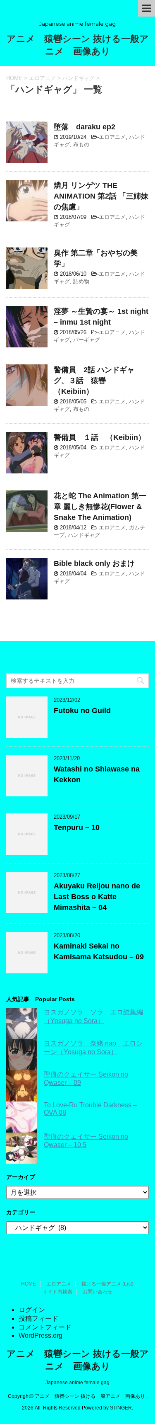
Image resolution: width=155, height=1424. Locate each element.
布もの (81, 144)
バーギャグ (86, 340)
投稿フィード (38, 1318)
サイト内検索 (57, 1292)
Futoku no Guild (82, 710)
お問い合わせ (97, 1292)
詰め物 (81, 281)
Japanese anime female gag (77, 1382)
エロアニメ (112, 137)
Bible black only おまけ (94, 563)
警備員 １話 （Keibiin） (99, 437)
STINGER (121, 1408)
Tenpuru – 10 (77, 827)
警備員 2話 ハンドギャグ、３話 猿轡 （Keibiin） (94, 380)
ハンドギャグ (84, 535)
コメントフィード (45, 1327)
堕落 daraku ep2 (84, 127)
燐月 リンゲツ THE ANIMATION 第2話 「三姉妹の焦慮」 (101, 196)
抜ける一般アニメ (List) (107, 1284)
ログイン (32, 1309)
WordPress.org (40, 1335)
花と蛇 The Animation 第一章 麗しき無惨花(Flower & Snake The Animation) (100, 507)
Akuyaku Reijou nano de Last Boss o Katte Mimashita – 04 (97, 897)
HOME (28, 1284)
